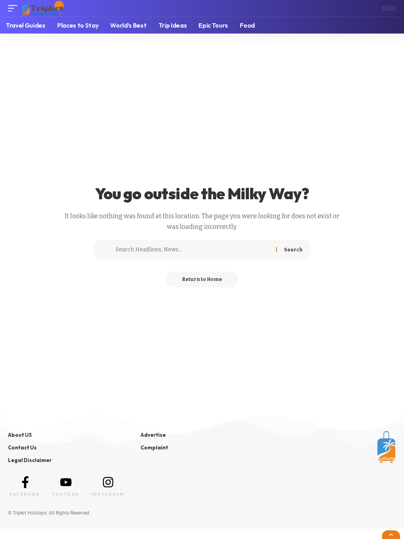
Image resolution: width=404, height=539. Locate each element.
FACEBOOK (25, 494)
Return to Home (202, 279)
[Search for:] (193, 250)
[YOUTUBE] (66, 482)
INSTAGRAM (108, 494)
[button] (14, 8)
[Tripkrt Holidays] (42, 8)
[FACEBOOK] (25, 482)
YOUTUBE (65, 494)
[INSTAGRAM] (108, 482)
